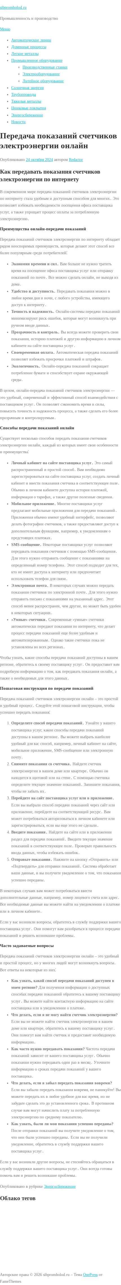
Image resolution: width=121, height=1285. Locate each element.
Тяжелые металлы (26, 101)
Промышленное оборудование (36, 60)
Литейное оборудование (43, 81)
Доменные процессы (28, 47)
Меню (5, 29)
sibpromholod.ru (13, 7)
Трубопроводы (23, 94)
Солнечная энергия (27, 87)
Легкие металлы (25, 53)
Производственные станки (45, 67)
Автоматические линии (31, 40)
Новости (18, 122)
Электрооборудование (41, 74)
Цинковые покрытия (28, 108)
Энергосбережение (27, 115)
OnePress (90, 1274)
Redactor (76, 159)
